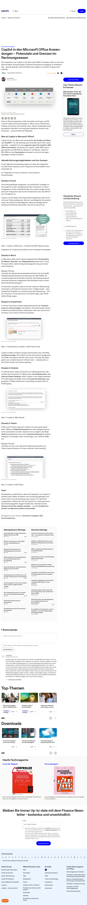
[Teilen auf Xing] (11, 118)
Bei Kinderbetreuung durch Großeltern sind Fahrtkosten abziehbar (15, 593)
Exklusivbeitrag (7, 711)
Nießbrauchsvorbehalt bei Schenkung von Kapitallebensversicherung (42, 565)
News (4, 73)
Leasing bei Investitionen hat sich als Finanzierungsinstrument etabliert (42, 573)
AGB (47, 828)
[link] (3, 18)
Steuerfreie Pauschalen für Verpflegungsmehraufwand (12, 550)
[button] (82, 11)
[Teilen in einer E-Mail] (2, 118)
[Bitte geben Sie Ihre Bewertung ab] (54, 73)
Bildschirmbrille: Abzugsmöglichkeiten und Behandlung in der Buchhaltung (15, 558)
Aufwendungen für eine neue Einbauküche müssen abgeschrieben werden (15, 584)
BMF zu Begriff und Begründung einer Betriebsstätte (42, 549)
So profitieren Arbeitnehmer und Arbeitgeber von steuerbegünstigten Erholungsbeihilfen (42, 610)
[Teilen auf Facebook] (8, 118)
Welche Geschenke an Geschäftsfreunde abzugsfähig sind (14, 542)
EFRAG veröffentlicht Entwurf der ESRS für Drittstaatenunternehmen (42, 542)
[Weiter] (55, 718)
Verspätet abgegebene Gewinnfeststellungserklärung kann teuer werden (42, 582)
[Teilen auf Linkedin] (15, 118)
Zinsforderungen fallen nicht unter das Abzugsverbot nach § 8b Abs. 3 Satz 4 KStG (42, 591)
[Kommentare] (61, 73)
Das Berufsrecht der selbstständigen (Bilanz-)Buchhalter (42, 557)
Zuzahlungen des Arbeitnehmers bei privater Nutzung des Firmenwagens (15, 575)
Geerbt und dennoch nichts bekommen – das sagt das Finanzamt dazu (42, 534)
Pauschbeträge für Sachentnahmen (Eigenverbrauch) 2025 (15, 534)
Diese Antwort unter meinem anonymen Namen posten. (21, 645)
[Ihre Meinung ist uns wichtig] (5, 900)
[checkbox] (2, 645)
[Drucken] (58, 73)
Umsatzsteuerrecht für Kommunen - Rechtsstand (15, 609)
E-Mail (24, 821)
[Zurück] (50, 718)
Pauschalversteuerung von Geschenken (12, 601)
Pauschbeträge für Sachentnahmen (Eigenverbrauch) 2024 (15, 567)
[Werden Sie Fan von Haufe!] (46, 870)
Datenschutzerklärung (51, 830)
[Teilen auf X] (5, 118)
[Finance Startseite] (5, 11)
